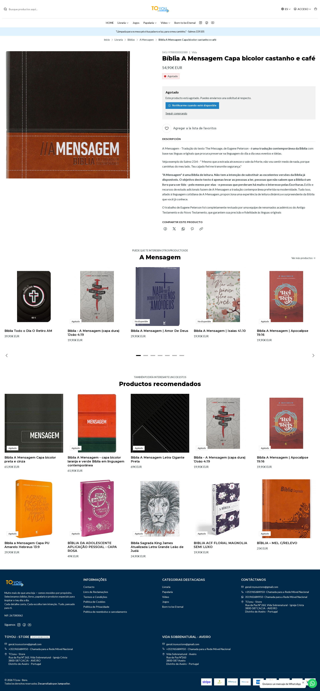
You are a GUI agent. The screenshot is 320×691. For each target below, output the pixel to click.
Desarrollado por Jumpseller (54, 683)
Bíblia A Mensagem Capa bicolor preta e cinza (30, 459)
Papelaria (148, 22)
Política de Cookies (94, 601)
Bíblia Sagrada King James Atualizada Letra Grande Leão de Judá (157, 547)
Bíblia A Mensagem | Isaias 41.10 (220, 331)
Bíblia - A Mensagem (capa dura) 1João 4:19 (93, 333)
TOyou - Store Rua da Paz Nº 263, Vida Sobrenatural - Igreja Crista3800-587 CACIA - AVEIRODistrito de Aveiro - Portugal (274, 606)
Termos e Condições (95, 596)
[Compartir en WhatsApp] (183, 229)
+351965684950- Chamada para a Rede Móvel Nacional (277, 591)
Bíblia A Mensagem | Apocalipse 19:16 (282, 333)
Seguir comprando (176, 113)
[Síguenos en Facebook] (206, 22)
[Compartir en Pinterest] (192, 229)
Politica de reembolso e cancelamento (105, 611)
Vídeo (164, 22)
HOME (110, 22)
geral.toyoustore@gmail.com (261, 586)
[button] (138, 355)
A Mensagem (147, 40)
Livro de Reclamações (95, 591)
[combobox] (22, 9)
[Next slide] (313, 355)
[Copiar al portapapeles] (201, 229)
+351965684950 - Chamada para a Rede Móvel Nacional (41, 649)
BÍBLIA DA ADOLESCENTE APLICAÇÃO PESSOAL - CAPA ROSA (92, 547)
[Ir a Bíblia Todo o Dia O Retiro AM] (33, 296)
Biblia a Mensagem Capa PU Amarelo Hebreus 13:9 (26, 545)
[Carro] (315, 9)
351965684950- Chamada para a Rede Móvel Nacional (276, 596)
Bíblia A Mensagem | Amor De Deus (159, 331)
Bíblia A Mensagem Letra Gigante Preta (157, 459)
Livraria (122, 22)
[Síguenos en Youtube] (212, 22)
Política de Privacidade (96, 606)
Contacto (88, 586)
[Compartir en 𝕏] (174, 229)
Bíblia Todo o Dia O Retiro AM (28, 331)
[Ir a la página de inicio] (160, 9)
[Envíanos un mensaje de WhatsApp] (312, 683)
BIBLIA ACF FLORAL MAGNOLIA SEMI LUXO (220, 545)
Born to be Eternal (185, 22)
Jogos (136, 22)
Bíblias (131, 40)
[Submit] (5, 9)
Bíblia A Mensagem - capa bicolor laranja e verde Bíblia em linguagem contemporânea (96, 461)
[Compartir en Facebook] (165, 229)
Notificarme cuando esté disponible (194, 105)
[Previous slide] (7, 355)
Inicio (107, 40)
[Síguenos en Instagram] (200, 22)
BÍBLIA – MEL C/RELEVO (277, 543)
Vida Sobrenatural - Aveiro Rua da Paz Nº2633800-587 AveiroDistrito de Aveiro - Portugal (182, 658)
